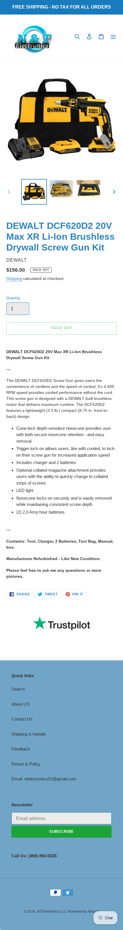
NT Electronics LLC (52, 911)
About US (20, 704)
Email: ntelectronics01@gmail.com (43, 778)
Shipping (14, 278)
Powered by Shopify (83, 911)
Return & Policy (26, 764)
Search (18, 689)
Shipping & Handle (28, 734)
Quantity (13, 298)
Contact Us (22, 719)
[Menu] (113, 36)
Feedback (20, 748)
